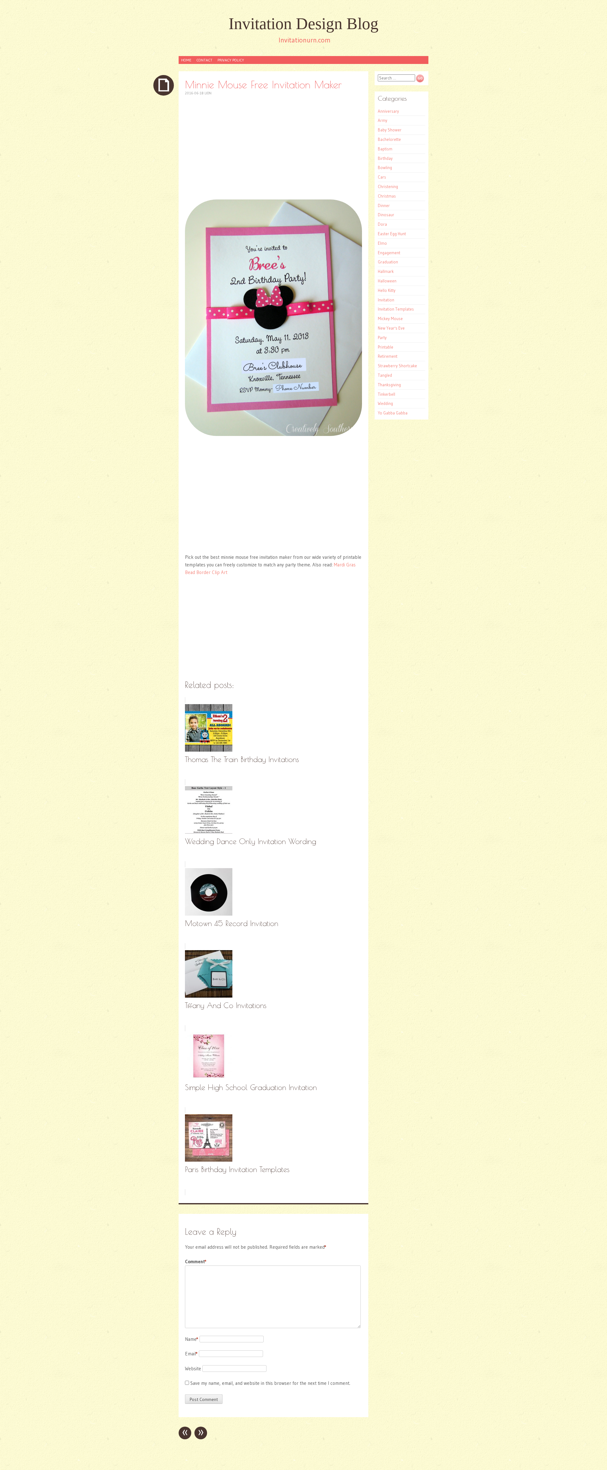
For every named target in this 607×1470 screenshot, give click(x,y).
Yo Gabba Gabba (393, 412)
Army (382, 120)
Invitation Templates (396, 309)
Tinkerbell (386, 394)
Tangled (385, 375)
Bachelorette (389, 139)
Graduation (388, 261)
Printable (385, 347)
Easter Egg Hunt (392, 233)
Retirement (387, 356)
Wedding (385, 403)
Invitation (386, 299)
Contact (204, 60)
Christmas (387, 196)
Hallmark (386, 271)
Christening (388, 186)
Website (193, 1369)
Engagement (389, 252)
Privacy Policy (231, 60)
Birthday (385, 158)
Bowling (385, 167)
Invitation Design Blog (303, 24)
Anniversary (388, 111)
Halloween (387, 280)
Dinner (384, 205)
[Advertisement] (273, 147)
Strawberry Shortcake (397, 365)
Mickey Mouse (390, 318)
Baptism (385, 148)
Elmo (382, 243)
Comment (195, 1262)
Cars (382, 177)
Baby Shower (390, 129)
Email (191, 1354)
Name (191, 1339)
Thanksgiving (389, 384)
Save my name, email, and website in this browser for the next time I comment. (270, 1383)
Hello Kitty (386, 290)
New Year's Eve (391, 328)
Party (382, 337)
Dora (382, 224)
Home (186, 60)
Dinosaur (386, 214)
